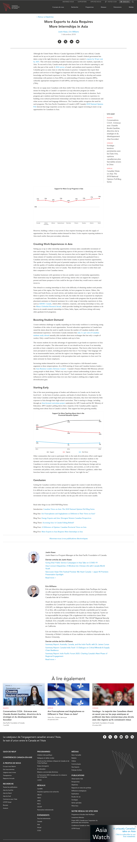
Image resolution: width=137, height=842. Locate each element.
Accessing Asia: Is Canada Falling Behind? (58, 523)
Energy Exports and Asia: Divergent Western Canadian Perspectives (66, 518)
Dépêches (75, 785)
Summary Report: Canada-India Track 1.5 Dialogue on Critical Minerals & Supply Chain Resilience (77, 649)
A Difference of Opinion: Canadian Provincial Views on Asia (64, 527)
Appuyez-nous (95, 2)
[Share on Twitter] (65, 41)
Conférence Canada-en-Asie (80, 825)
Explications (75, 794)
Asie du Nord (7, 793)
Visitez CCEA (112, 2)
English (126, 2)
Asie (38, 824)
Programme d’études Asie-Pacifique (83, 814)
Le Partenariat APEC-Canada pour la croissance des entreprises (52, 776)
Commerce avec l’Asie (10, 799)
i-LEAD (39, 780)
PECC (39, 804)
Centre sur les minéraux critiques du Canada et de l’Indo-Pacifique (53, 762)
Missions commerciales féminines (47, 772)
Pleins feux (75, 806)
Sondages (75, 800)
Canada (39, 821)
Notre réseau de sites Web (85, 811)
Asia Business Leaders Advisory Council (51, 369)
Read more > (50, 578)
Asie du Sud (7, 796)
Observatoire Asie (77, 779)
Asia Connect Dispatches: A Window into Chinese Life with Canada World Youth (75, 567)
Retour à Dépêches (46, 17)
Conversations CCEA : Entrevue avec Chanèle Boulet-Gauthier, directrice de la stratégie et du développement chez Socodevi (22, 715)
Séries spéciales (76, 803)
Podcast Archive (77, 770)
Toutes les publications (10, 787)
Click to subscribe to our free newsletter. (125, 835)
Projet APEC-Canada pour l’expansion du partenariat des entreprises (85, 821)
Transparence (7, 775)
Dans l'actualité (76, 755)
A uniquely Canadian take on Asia (124, 830)
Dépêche (109, 168)
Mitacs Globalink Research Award (48, 306)
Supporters (82, 2)
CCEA (39, 830)
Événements (117, 7)
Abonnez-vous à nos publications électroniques (68, 538)
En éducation (41, 769)
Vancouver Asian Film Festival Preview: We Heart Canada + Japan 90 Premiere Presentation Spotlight (76, 573)
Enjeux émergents (43, 766)
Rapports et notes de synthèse (81, 788)
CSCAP (39, 807)
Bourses (5, 805)
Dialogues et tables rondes (45, 758)
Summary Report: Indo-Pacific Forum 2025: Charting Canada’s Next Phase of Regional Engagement (76, 654)
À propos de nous (58, 7)
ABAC (39, 798)
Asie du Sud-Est (8, 790)
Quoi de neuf (9, 752)
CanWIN (40, 789)
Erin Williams (74, 32)
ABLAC (39, 795)
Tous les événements (43, 818)
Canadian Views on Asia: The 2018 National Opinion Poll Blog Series (114, 176)
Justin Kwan (63, 32)
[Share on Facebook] (59, 41)
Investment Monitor (78, 817)
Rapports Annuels (8, 778)
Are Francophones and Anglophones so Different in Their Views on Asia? (68, 514)
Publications (78, 775)
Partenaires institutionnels (45, 810)
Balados (110, 117)
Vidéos (74, 761)
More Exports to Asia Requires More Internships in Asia (62, 532)
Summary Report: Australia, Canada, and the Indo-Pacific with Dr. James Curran (77, 644)
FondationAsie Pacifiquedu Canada (15, 7)
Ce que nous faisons (9, 766)
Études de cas (76, 797)
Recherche (74, 7)
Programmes (90, 7)
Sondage (110, 143)
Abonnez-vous (68, 2)
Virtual (39, 827)
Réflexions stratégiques (79, 791)
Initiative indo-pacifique (44, 755)
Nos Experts (75, 767)
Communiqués (76, 764)
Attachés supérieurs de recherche (48, 792)
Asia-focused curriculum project (53, 403)
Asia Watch (101, 833)
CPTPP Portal (7, 802)
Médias (131, 7)
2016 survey (60, 67)
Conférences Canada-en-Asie (17, 757)
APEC (39, 801)
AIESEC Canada (45, 304)
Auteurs (5, 808)
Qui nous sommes (8, 769)
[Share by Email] (77, 41)
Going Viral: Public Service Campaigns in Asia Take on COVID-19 (71, 563)
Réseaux (103, 7)
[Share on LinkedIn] (71, 41)
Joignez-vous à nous (9, 772)
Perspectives (76, 782)
